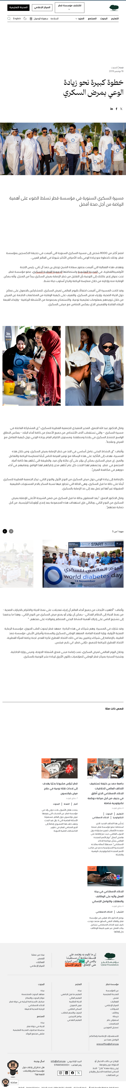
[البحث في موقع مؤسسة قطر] (9, 18)
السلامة (54, 18)
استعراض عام (113, 1019)
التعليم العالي (75, 997)
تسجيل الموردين (111, 1027)
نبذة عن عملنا (38, 954)
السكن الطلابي (75, 1008)
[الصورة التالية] (4, 531)
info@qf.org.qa (58, 1061)
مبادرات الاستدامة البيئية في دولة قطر (26, 1001)
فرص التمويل (76, 1005)
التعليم (115, 18)
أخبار (76, 803)
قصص (116, 997)
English (17, 18)
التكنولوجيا (118, 817)
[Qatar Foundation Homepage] (113, 8)
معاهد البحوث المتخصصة (33, 994)
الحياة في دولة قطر (35, 1026)
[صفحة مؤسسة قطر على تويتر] (78, 1073)
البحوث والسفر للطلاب (71, 1012)
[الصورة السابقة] (11, 531)
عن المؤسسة (112, 990)
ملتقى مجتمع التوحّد (35, 1033)
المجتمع (92, 18)
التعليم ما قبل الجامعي (71, 994)
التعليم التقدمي (74, 1019)
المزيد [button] (81, 18)
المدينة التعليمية (18, 7)
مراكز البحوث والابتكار (34, 997)
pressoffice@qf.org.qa (108, 1044)
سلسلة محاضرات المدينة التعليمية (28, 1029)
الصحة (67, 803)
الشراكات (114, 1008)
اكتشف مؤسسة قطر (69, 5)
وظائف (115, 1012)
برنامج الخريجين (75, 1016)
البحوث (103, 18)
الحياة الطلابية (75, 1001)
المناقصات (114, 1023)
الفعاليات (40, 962)
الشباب (120, 911)
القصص (40, 958)
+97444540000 (62, 1064)
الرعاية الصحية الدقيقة (34, 1008)
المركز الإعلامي (42, 7)
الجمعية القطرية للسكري (47, 271)
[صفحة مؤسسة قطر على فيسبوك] (72, 1073)
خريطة (116, 1016)
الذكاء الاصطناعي (100, 817)
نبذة (80, 990)
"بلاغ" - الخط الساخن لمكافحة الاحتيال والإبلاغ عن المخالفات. (104, 1071)
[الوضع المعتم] (25, 18)
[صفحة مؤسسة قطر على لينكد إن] (66, 1073)
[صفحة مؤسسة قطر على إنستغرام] (60, 1073)
